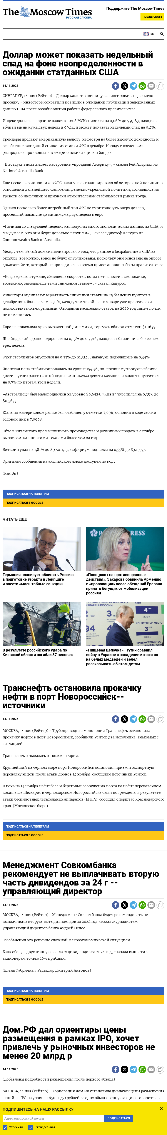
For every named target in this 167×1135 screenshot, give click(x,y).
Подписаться (83, 593)
